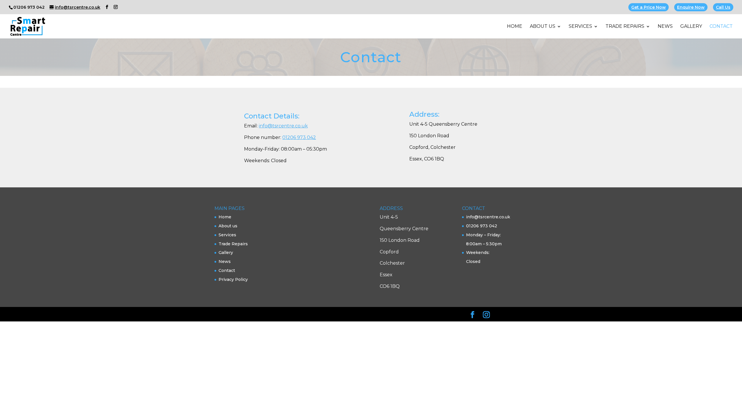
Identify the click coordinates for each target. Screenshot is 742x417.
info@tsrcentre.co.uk (283, 126)
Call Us (723, 7)
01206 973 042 (299, 137)
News (665, 26)
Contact (721, 26)
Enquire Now (691, 7)
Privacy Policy (233, 279)
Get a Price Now (648, 7)
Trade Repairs (624, 26)
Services (580, 26)
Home (514, 26)
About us (542, 26)
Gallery (691, 26)
